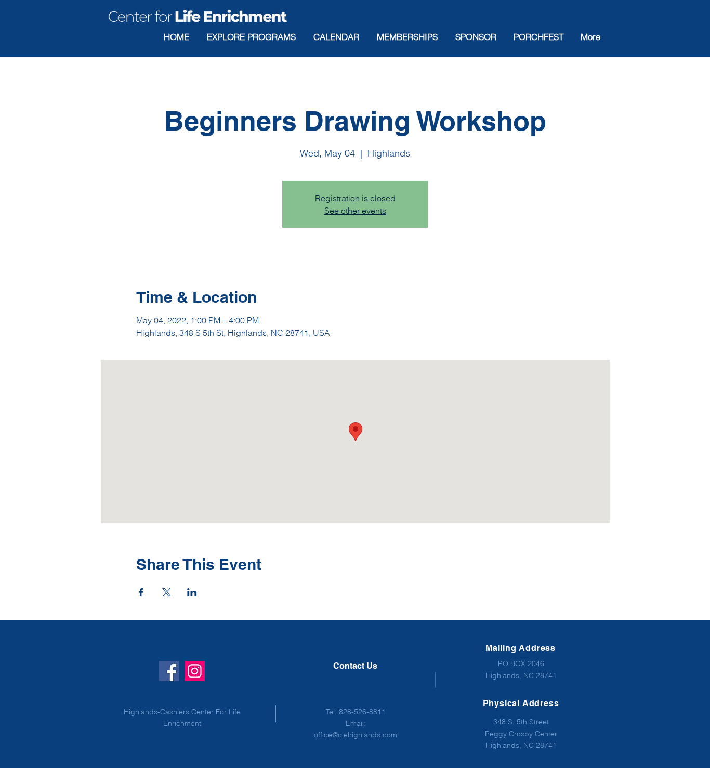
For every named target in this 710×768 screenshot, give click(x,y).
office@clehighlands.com (355, 734)
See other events (355, 210)
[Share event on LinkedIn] (192, 592)
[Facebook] (169, 671)
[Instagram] (195, 671)
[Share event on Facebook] (141, 592)
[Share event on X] (167, 592)
